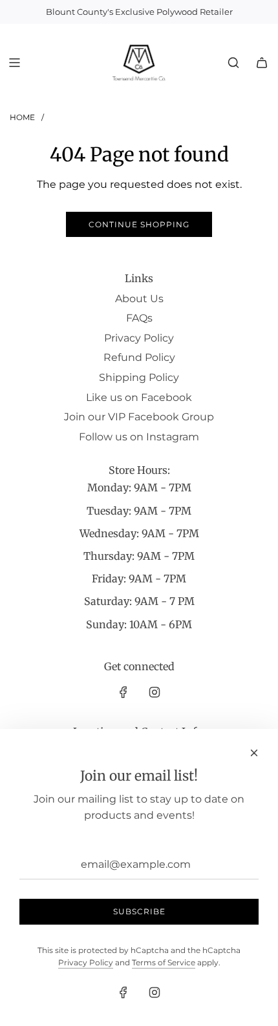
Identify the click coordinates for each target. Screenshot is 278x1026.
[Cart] (262, 62)
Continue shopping (139, 224)
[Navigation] (14, 62)
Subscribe (139, 911)
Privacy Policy (85, 962)
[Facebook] (123, 692)
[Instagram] (154, 692)
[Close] (254, 753)
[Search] (233, 62)
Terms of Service (163, 962)
